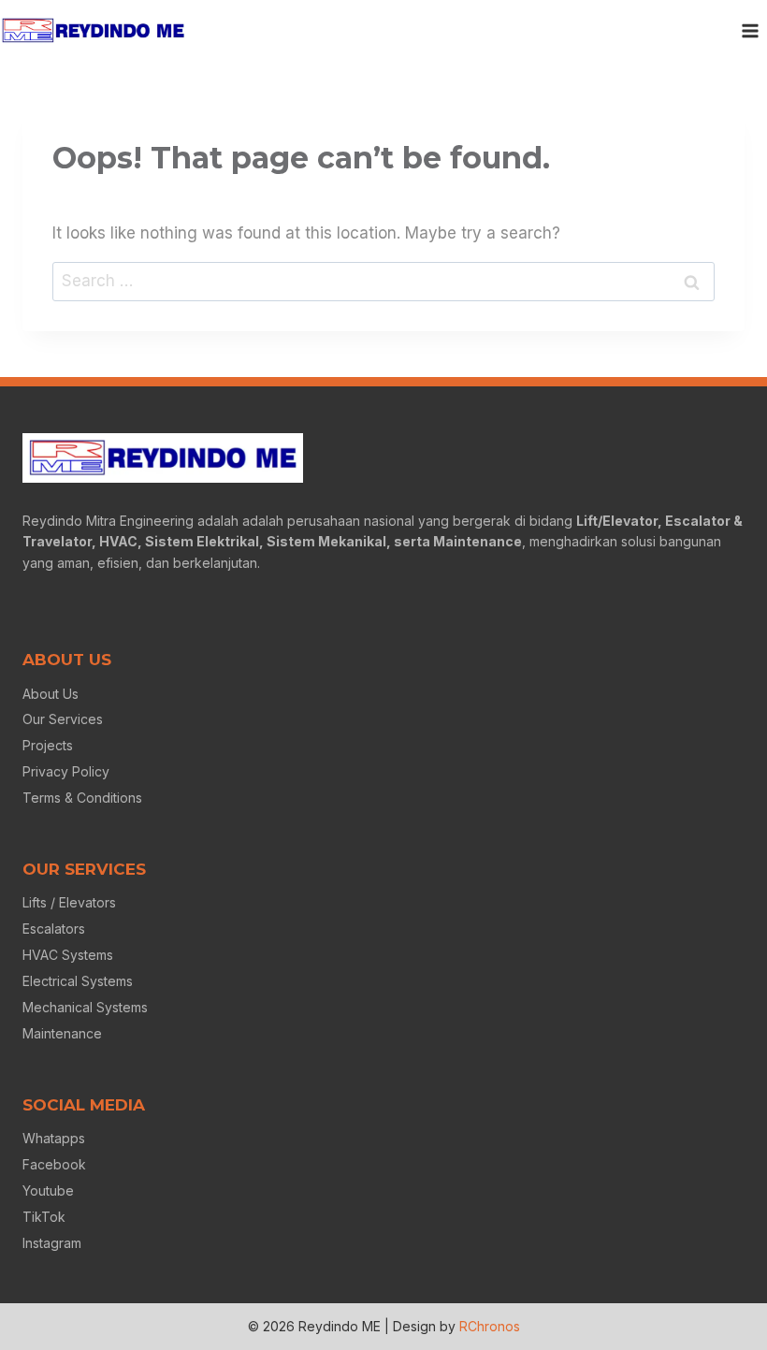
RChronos (489, 1326)
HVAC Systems (67, 955)
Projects (47, 745)
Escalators (53, 928)
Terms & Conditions (82, 798)
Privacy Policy (65, 771)
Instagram (51, 1243)
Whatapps (53, 1138)
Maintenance (62, 1033)
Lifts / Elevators (69, 902)
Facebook (54, 1164)
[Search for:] (383, 280)
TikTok (43, 1217)
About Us (50, 694)
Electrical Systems (77, 981)
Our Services (62, 719)
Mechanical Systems (85, 1007)
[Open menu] (749, 30)
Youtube (48, 1190)
